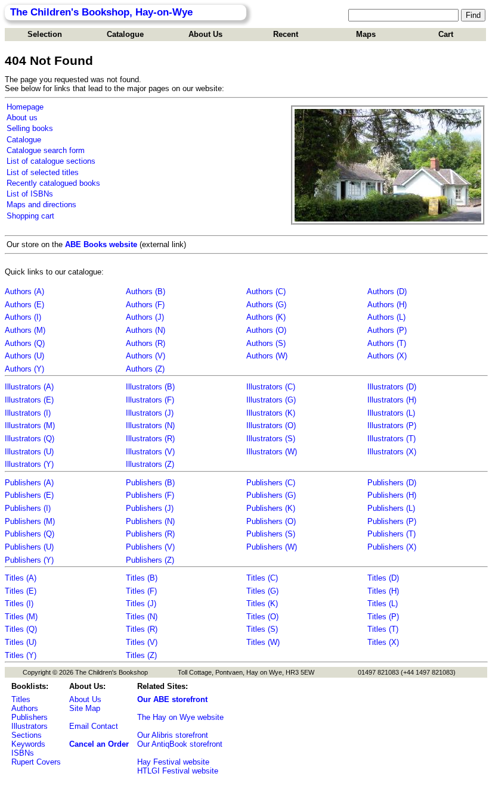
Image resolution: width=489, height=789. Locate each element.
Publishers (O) (271, 521)
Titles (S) (262, 629)
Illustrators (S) (270, 438)
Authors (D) (387, 291)
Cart (445, 34)
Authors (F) (145, 304)
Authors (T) (386, 343)
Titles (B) (141, 577)
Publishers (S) (270, 533)
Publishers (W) (271, 546)
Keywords (28, 744)
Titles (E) (20, 591)
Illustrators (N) (150, 425)
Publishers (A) (29, 482)
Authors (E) (24, 304)
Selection (44, 34)
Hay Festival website (173, 761)
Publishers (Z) (150, 560)
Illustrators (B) (150, 386)
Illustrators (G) (271, 399)
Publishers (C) (270, 482)
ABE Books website (101, 244)
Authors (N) (145, 330)
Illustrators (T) (391, 438)
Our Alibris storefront (172, 735)
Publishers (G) (271, 495)
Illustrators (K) (270, 412)
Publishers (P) (391, 521)
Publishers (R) (150, 533)
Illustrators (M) (30, 425)
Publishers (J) (150, 508)
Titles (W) (263, 642)
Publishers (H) (391, 495)
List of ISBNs (30, 193)
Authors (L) (386, 317)
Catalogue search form (46, 150)
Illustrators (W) (271, 451)
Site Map (84, 708)
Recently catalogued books (53, 183)
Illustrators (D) (391, 386)
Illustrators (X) (391, 451)
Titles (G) (262, 591)
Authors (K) (266, 317)
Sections (26, 735)
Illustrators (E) (29, 399)
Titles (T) (382, 629)
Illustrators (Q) (29, 438)
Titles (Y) (20, 655)
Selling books (30, 128)
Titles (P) (383, 616)
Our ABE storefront (172, 699)
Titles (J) (141, 603)
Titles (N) (141, 616)
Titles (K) (262, 603)
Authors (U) (24, 355)
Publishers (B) (150, 482)
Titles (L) (382, 603)
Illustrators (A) (29, 386)
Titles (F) (141, 591)
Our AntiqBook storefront (179, 744)
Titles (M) (21, 616)
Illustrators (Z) (150, 464)
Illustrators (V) (150, 451)
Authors (24, 708)
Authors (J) (145, 317)
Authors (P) (387, 330)
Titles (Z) (141, 655)
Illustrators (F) (150, 399)
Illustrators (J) (150, 412)
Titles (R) (141, 629)
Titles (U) (20, 642)
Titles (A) (20, 577)
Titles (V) (141, 642)
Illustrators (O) (271, 425)
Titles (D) (383, 577)
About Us (205, 34)
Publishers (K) (270, 508)
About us (22, 117)
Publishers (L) (391, 508)
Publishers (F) (150, 495)
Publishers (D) (391, 482)
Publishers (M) (30, 521)
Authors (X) (387, 355)
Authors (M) (25, 330)
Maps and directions (41, 204)
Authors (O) (266, 330)
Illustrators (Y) (29, 464)
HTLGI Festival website (177, 770)
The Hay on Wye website (180, 717)
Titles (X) (383, 642)
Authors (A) (24, 291)
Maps (366, 34)
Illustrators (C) (270, 386)
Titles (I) (19, 603)
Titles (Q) (21, 629)
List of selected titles (43, 172)
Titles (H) (383, 591)
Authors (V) (145, 355)
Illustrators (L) (391, 412)
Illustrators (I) (28, 412)
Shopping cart (30, 215)
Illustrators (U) (29, 451)
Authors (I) (23, 317)
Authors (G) (266, 304)
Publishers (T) (391, 533)
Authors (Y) (24, 368)
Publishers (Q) (29, 533)
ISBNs (22, 753)
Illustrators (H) (391, 399)
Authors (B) (145, 291)
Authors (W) (266, 355)
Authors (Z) (145, 368)
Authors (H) (387, 304)
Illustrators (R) (150, 438)
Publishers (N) (150, 521)
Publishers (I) (28, 508)
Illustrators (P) (391, 425)
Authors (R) (145, 343)
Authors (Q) (25, 343)
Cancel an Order (99, 744)
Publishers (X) (391, 546)
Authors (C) (266, 291)
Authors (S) (266, 343)
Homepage (25, 106)
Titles (20, 699)
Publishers (29, 717)
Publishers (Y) (29, 560)
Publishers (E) (29, 495)
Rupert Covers (36, 761)
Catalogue (125, 34)
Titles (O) (262, 616)
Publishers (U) (29, 546)
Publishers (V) (150, 546)
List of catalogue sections (51, 161)
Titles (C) (262, 577)
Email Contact (93, 726)
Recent (285, 34)
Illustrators (29, 726)
